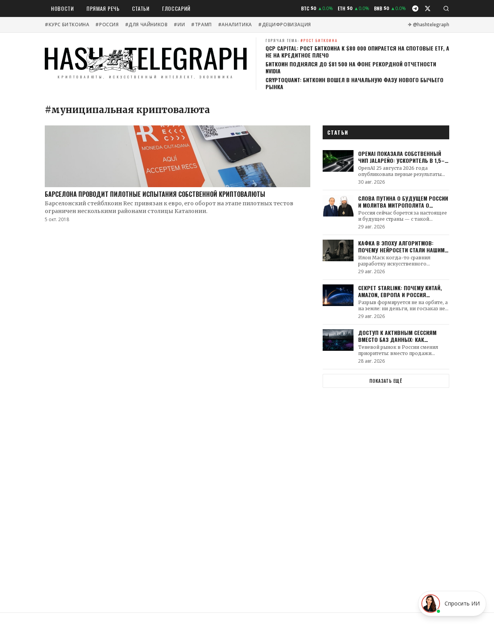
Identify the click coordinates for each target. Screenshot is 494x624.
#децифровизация (284, 25)
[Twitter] (428, 8)
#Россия (106, 25)
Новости (62, 8)
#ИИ (179, 25)
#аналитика (235, 25)
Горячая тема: (302, 40)
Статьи (141, 8)
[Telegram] (415, 8)
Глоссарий (176, 8)
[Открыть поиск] (446, 8)
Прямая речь (103, 8)
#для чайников (146, 25)
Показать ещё (385, 380)
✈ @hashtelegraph (428, 25)
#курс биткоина (67, 25)
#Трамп (201, 25)
